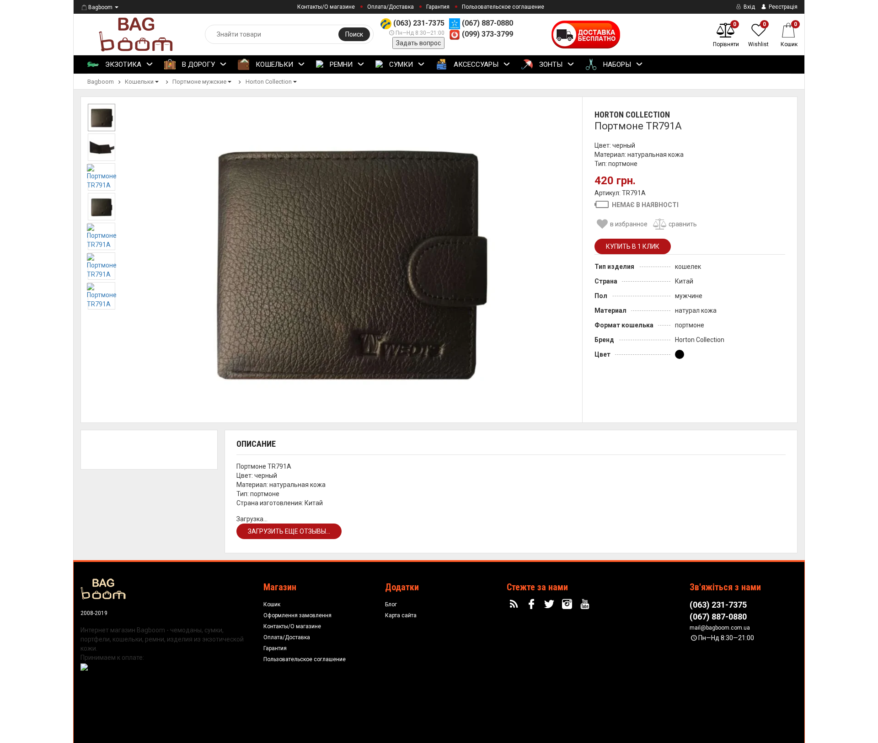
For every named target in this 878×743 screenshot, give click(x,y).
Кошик (271, 604)
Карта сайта (401, 615)
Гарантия (438, 7)
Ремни (340, 64)
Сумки (400, 64)
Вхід (748, 7)
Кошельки (273, 64)
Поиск (354, 34)
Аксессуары (475, 64)
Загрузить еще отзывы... (289, 531)
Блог (391, 604)
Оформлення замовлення (297, 615)
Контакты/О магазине (326, 7)
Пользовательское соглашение (503, 7)
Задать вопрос (418, 43)
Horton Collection (632, 114)
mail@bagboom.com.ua (720, 628)
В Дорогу (197, 64)
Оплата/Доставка (390, 7)
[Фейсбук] (533, 604)
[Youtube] (586, 604)
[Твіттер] (550, 604)
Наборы (616, 64)
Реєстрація (782, 7)
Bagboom (100, 7)
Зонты (549, 64)
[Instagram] (568, 604)
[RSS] (515, 604)
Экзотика (122, 64)
